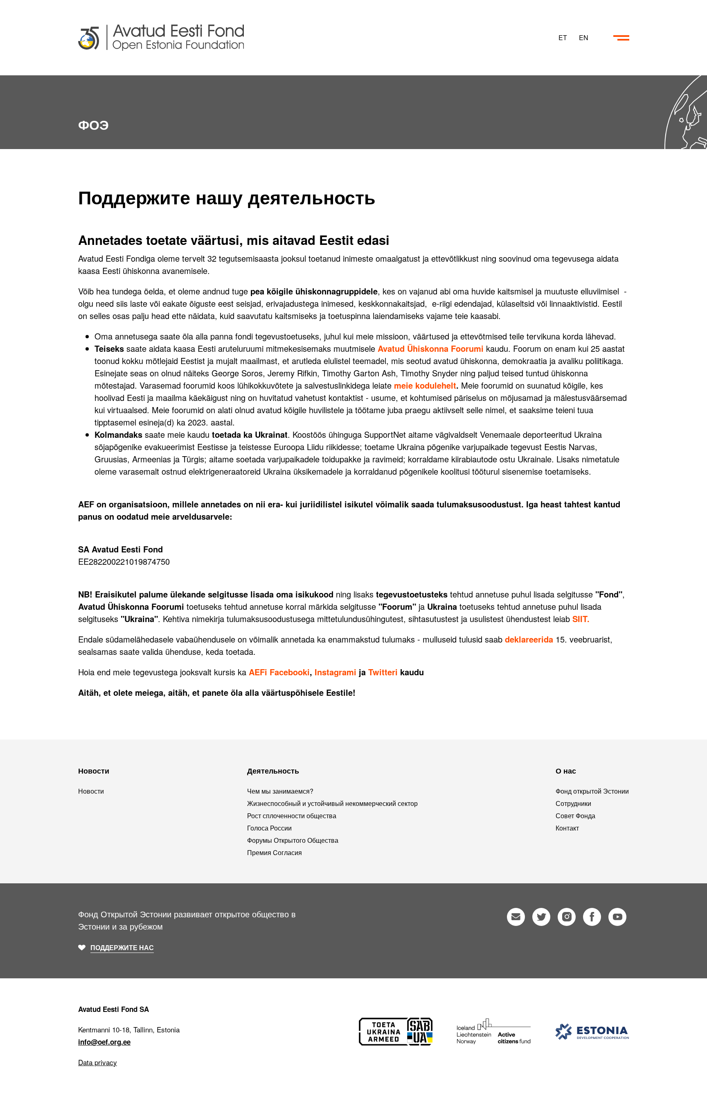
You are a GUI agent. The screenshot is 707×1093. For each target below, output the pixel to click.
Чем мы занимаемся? (280, 791)
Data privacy (97, 1062)
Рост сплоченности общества (291, 815)
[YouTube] (617, 917)
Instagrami (335, 672)
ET (562, 37)
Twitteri (383, 672)
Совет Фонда (575, 815)
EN (583, 37)
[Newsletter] (516, 917)
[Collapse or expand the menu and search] (621, 37)
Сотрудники (573, 803)
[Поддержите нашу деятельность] (316, 38)
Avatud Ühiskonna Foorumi (431, 348)
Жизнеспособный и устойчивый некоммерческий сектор (332, 803)
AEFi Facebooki (279, 672)
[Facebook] (592, 917)
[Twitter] (541, 917)
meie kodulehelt (425, 385)
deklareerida (529, 639)
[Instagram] (567, 917)
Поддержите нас (122, 947)
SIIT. (581, 619)
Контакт (567, 828)
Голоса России (269, 828)
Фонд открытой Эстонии (592, 791)
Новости (91, 791)
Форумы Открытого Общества (292, 840)
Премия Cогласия (274, 852)
